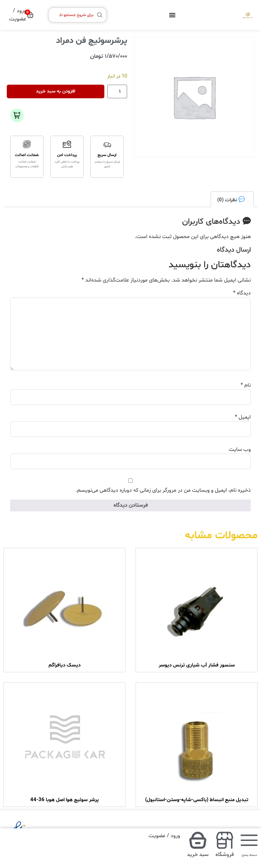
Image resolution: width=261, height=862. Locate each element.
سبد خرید (198, 854)
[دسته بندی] (249, 840)
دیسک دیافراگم (65, 665)
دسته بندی (249, 855)
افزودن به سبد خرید (55, 91)
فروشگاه (224, 854)
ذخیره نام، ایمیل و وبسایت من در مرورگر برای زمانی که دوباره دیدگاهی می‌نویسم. (163, 490)
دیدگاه (242, 293)
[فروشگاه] (224, 840)
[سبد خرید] (197, 840)
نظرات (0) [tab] (228, 199)
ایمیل (243, 417)
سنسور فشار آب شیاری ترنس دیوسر (197, 665)
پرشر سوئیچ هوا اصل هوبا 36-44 (64, 800)
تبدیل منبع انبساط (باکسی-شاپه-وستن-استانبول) (196, 800)
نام (246, 385)
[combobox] (77, 14)
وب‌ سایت (240, 449)
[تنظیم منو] (172, 15)
